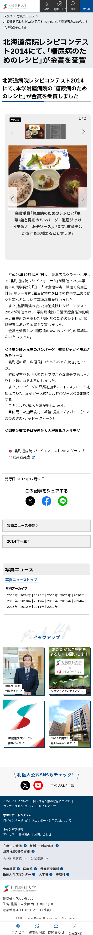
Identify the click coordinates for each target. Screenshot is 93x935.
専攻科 (60, 874)
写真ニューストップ (21, 579)
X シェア (30, 501)
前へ (13, 131)
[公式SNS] (68, 927)
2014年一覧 (17, 541)
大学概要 (9, 869)
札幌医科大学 (15, 6)
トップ (7, 16)
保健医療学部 (49, 869)
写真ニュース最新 (21, 525)
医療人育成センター (17, 874)
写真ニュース (25, 16)
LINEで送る (62, 501)
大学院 (43, 874)
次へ (83, 131)
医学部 (27, 869)
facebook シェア (46, 501)
